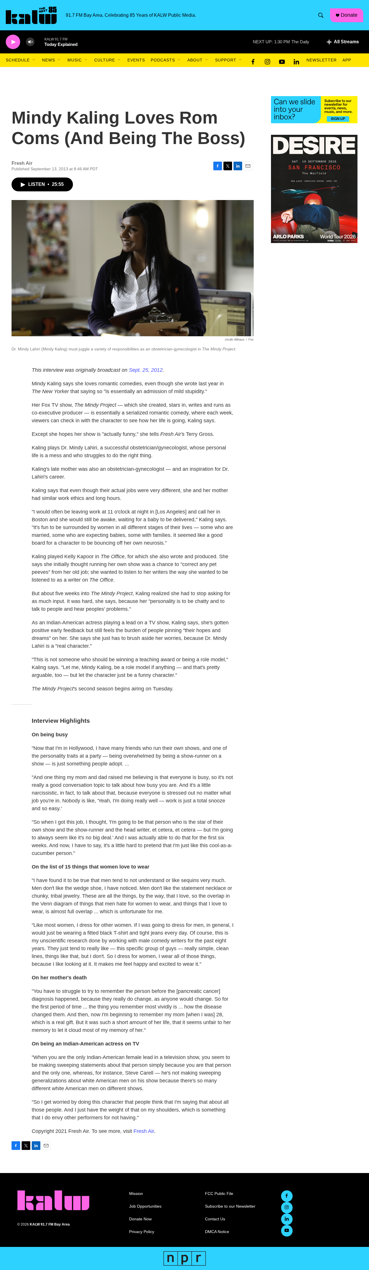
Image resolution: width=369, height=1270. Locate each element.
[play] (13, 42)
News (48, 60)
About (195, 60)
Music (74, 60)
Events (136, 60)
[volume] (30, 42)
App (346, 60)
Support (225, 60)
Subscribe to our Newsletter (230, 1206)
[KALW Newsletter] (314, 109)
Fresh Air (143, 1131)
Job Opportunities (145, 1206)
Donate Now (140, 1219)
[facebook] (253, 60)
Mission (136, 1193)
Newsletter (321, 60)
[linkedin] (296, 60)
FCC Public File (219, 1193)
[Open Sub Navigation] (34, 60)
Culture (104, 60)
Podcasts (163, 60)
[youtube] (282, 60)
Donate (349, 15)
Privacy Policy (141, 1232)
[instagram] (267, 60)
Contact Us (215, 1219)
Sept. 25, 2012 (146, 370)
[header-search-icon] (320, 15)
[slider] (39, 42)
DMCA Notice (217, 1232)
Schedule (18, 60)
